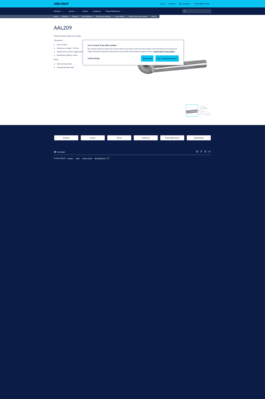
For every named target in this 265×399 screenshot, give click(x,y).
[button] (62, 11)
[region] (133, 52)
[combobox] (196, 11)
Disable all (147, 58)
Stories (85, 11)
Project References (113, 11)
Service (71, 11)
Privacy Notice (169, 51)
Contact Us (97, 11)
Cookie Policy (158, 51)
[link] (162, 4)
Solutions (57, 11)
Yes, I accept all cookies (167, 58)
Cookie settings (94, 58)
